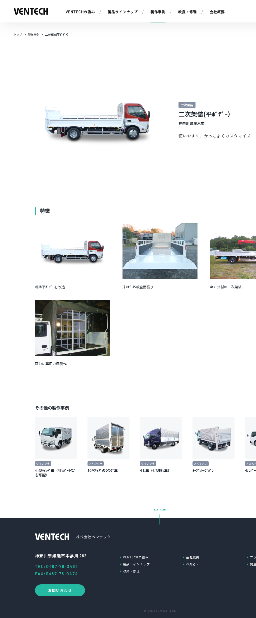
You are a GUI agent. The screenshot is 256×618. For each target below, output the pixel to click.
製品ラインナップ (136, 564)
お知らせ (193, 564)
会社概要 (193, 557)
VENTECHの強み (135, 557)
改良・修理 (131, 571)
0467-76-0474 (62, 573)
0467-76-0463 (62, 566)
